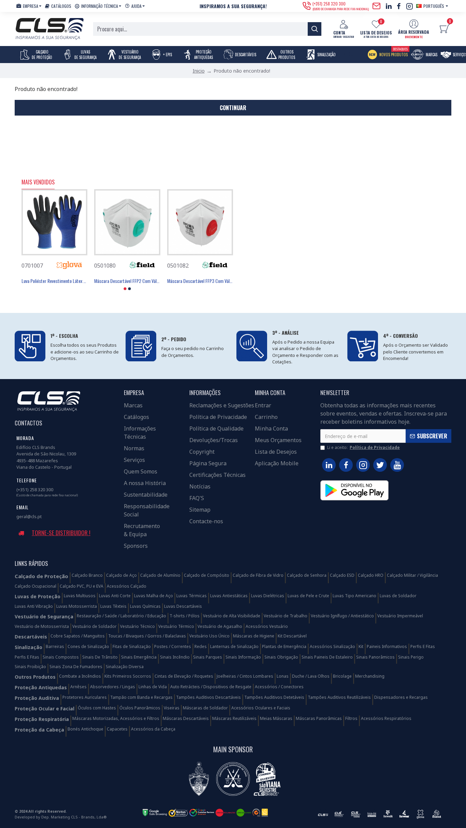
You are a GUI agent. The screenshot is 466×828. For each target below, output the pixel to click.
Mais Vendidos (38, 182)
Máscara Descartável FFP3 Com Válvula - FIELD (200, 281)
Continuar (233, 108)
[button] (125, 288)
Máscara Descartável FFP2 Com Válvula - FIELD (127, 281)
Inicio (199, 70)
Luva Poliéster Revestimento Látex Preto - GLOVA (54, 281)
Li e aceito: (363, 447)
